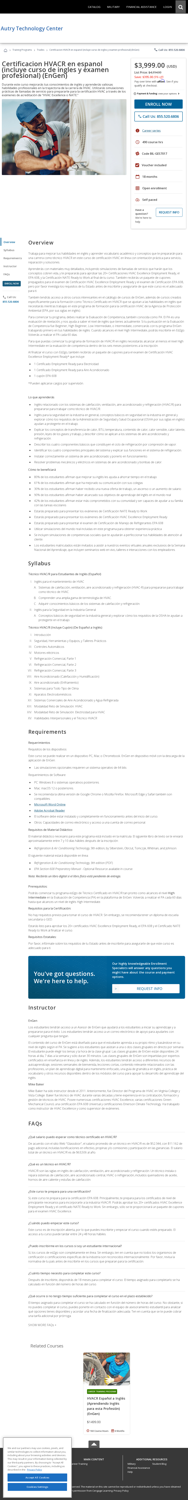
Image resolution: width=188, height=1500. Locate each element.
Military (132, 1463)
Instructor (10, 266)
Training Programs (22, 49)
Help (130, 1471)
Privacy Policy (121, 1490)
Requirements (12, 258)
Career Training (78, 1463)
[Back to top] (94, 1458)
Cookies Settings (37, 1486)
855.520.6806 (11, 301)
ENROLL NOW (158, 104)
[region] (37, 1467)
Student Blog (159, 1463)
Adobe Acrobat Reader (49, 811)
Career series (151, 131)
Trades (40, 49)
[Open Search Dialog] (181, 6)
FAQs (6, 274)
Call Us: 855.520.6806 (169, 50)
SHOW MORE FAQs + (42, 1325)
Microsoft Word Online (50, 804)
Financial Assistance (139, 1467)
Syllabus (8, 250)
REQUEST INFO (169, 212)
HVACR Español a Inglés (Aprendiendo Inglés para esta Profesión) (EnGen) (106, 1406)
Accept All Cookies (37, 1477)
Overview (9, 242)
